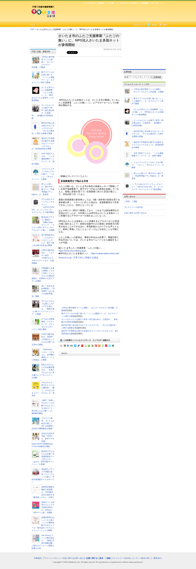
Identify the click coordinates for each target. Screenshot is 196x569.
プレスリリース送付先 (133, 207)
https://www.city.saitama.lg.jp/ (72, 251)
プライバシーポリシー (52, 558)
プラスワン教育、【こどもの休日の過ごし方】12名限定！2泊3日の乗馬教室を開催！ (43, 423)
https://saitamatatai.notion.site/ (105, 253)
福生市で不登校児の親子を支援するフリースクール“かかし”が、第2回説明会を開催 (43, 143)
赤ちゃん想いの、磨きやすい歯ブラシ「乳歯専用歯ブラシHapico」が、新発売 (43, 189)
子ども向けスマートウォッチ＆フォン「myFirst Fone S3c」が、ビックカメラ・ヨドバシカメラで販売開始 (147, 186)
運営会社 (157, 558)
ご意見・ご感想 (130, 201)
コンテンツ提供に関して (142, 558)
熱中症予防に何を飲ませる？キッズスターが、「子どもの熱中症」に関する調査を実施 (43, 128)
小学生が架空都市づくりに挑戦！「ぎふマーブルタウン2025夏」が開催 (43, 62)
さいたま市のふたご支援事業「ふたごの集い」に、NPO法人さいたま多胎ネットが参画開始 (89, 40)
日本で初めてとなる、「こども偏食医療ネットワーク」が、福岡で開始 (43, 158)
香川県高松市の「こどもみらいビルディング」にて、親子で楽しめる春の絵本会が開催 (43, 240)
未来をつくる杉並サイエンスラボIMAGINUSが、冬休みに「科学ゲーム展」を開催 (43, 507)
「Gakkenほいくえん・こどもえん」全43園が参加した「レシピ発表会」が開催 (43, 354)
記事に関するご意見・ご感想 (98, 558)
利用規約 (37, 558)
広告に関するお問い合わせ (135, 213)
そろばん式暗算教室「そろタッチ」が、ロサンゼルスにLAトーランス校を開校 (43, 324)
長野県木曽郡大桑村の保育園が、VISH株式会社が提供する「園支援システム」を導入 (43, 492)
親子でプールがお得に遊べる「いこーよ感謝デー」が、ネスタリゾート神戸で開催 (43, 77)
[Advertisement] (111, 12)
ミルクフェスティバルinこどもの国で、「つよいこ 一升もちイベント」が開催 (43, 174)
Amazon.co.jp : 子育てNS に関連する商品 (78, 257)
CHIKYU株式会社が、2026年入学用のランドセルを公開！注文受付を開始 (43, 339)
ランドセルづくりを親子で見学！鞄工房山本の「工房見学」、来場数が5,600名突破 (147, 123)
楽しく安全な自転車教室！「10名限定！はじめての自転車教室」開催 (43, 291)
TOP (32, 29)
